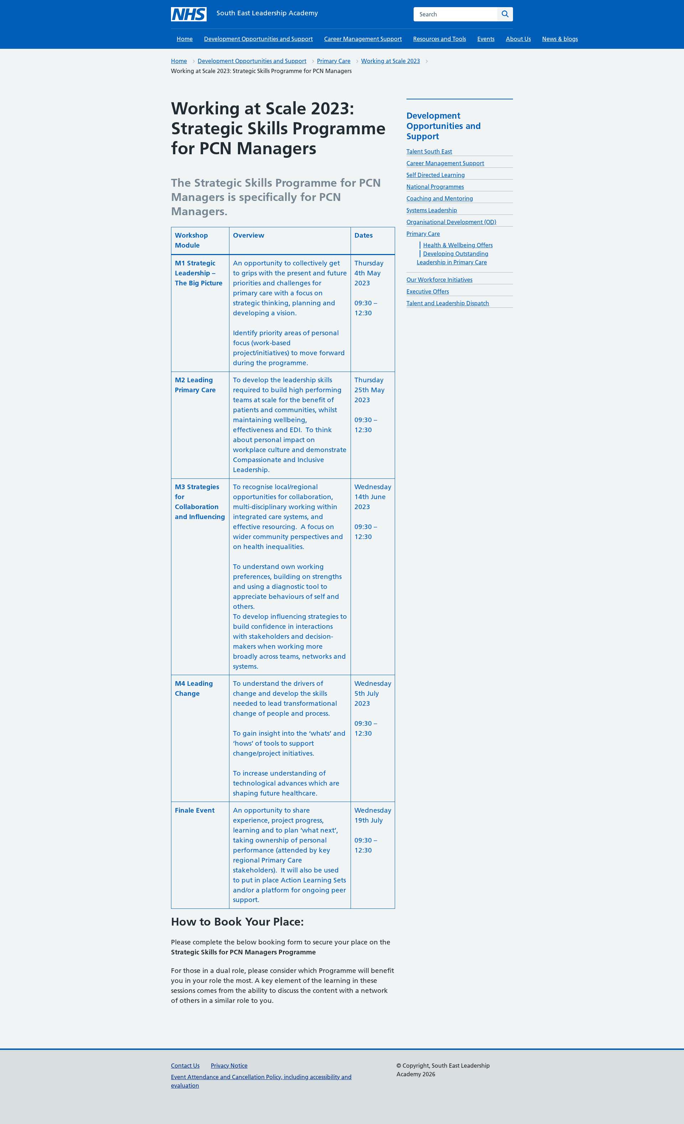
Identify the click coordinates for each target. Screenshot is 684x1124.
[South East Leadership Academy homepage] (189, 14)
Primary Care (334, 60)
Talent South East (429, 151)
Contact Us (185, 1065)
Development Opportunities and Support (258, 38)
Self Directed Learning (435, 174)
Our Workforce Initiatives (439, 279)
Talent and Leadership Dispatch (447, 303)
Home (185, 38)
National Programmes (435, 186)
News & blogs (560, 38)
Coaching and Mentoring (439, 198)
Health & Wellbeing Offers (458, 245)
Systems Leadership (431, 210)
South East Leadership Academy (267, 13)
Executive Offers (427, 291)
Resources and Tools (439, 38)
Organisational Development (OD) (451, 222)
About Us (518, 38)
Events (485, 38)
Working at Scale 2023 (390, 60)
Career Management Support (363, 38)
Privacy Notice (229, 1065)
